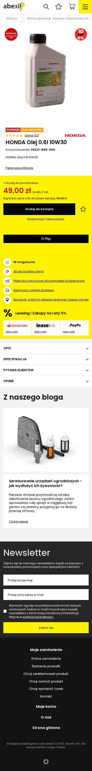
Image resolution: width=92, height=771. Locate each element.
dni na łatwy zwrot (28, 271)
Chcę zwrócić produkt (46, 681)
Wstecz (11, 18)
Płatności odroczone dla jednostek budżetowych (49, 281)
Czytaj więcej (18, 521)
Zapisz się (46, 628)
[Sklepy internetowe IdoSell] (46, 761)
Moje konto (46, 706)
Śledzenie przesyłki (46, 666)
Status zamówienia (46, 659)
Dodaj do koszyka (39, 209)
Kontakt (46, 696)
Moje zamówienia (46, 650)
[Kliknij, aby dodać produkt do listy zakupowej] (83, 209)
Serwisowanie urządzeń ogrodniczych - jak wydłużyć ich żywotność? (45, 483)
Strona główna (37, 18)
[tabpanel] (46, 70)
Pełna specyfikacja (19, 168)
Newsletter (26, 552)
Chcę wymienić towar (46, 689)
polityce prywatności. (38, 617)
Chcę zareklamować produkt (46, 674)
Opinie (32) (32, 135)
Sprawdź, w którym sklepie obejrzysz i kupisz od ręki (51, 300)
